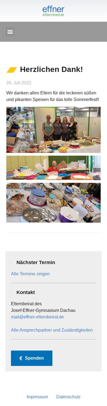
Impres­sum (37, 396)
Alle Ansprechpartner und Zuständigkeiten (52, 330)
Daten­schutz (68, 396)
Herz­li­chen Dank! (51, 69)
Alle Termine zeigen (30, 273)
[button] (10, 31)
